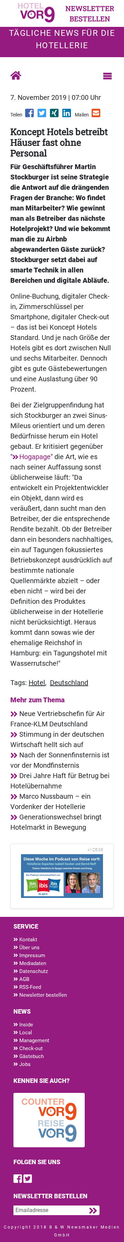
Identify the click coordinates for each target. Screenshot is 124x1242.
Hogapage (35, 457)
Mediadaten (32, 963)
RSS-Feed (29, 987)
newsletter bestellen (89, 13)
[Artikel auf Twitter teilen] (42, 115)
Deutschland (69, 683)
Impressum (31, 955)
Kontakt (27, 939)
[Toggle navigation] (107, 76)
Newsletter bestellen (42, 995)
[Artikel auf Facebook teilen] (30, 115)
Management (33, 1040)
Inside (25, 1025)
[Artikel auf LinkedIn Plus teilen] (67, 115)
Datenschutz (33, 971)
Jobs (24, 1064)
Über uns (29, 947)
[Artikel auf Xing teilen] (55, 115)
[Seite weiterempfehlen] (96, 115)
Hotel (37, 683)
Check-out (30, 1048)
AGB (23, 979)
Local (25, 1032)
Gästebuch (31, 1056)
